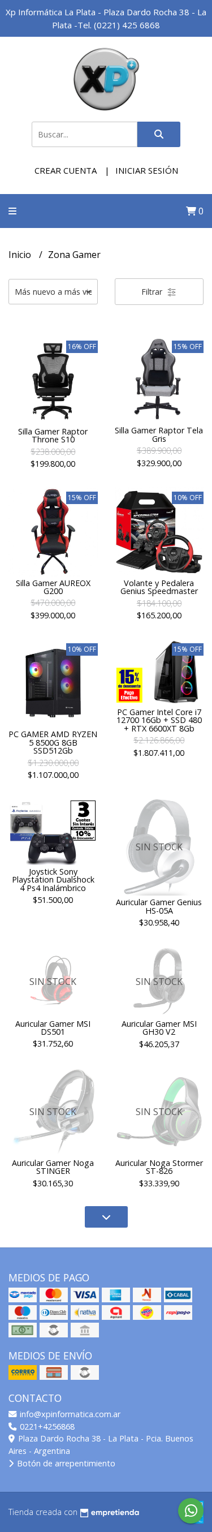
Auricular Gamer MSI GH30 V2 (159, 1027)
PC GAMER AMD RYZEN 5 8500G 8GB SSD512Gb (52, 742)
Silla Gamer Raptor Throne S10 (53, 435)
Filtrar (153, 291)
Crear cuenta (65, 170)
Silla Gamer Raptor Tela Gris (159, 434)
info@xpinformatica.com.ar (69, 1414)
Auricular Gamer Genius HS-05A (159, 906)
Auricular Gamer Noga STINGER (53, 1166)
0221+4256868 (46, 1426)
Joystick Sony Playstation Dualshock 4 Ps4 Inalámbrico (53, 879)
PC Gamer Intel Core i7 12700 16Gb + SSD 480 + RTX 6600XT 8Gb (159, 720)
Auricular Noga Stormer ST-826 (159, 1166)
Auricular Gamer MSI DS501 (52, 1027)
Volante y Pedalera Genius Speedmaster (159, 587)
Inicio (20, 254)
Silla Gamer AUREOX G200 (53, 587)
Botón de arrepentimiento (65, 1463)
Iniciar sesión (146, 170)
